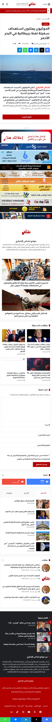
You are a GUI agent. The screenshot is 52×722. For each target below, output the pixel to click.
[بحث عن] (3, 5)
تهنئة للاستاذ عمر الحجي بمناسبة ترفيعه (19, 644)
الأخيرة (26, 493)
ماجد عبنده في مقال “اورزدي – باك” (21, 623)
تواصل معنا (29, 706)
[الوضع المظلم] (7, 5)
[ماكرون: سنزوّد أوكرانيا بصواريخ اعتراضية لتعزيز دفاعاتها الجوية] (13, 364)
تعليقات (9, 493)
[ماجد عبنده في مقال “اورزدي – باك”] (43, 626)
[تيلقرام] (19, 50)
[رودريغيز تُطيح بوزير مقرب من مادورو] (42, 514)
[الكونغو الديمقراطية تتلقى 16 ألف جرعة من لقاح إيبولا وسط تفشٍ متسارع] (38, 364)
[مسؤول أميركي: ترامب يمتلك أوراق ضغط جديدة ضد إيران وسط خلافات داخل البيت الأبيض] (13, 335)
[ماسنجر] (30, 50)
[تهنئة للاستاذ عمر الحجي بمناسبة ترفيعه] (43, 647)
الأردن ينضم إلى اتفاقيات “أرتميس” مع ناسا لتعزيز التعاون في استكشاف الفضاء (19, 545)
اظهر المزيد (26, 117)
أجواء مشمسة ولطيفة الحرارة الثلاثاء (19, 533)
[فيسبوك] (47, 50)
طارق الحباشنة (34, 570)
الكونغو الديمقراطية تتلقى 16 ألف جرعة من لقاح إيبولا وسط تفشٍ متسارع (23, 11)
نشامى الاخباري (34, 578)
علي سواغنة (34, 600)
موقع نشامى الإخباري (39, 43)
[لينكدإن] (36, 50)
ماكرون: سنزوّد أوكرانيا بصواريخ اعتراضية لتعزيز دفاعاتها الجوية (16, 375)
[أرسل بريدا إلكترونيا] (32, 43)
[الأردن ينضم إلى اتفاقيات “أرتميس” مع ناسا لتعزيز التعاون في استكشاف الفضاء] (42, 546)
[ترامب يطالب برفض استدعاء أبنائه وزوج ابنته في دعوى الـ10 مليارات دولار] (38, 335)
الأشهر (43, 493)
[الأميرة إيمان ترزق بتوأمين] (42, 504)
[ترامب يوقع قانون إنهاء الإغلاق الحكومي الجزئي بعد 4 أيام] (42, 525)
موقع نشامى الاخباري (25, 681)
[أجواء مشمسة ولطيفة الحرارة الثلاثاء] (42, 536)
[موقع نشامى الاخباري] (26, 4)
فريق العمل (37, 706)
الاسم (47, 425)
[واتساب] (25, 50)
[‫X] (41, 50)
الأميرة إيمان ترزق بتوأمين (24, 501)
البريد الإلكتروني (43, 435)
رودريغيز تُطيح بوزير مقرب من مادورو (19, 511)
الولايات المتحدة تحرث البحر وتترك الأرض (24, 576)
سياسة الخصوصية (10, 706)
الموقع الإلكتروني (43, 445)
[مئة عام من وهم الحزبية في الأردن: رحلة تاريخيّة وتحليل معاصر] (43, 636)
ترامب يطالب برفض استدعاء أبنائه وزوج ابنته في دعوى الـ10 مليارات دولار (38, 346)
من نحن (45, 706)
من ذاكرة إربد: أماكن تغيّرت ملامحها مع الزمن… (21, 597)
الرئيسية (45, 19)
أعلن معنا (21, 706)
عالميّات (38, 19)
